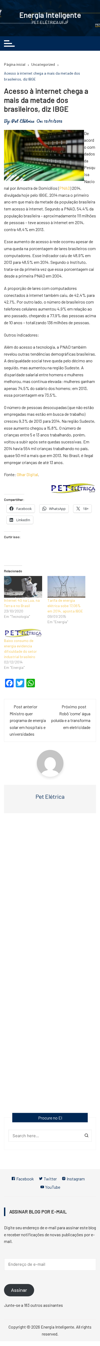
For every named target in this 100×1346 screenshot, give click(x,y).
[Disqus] (50, 895)
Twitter (50, 1178)
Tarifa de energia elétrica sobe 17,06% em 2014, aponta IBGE (65, 605)
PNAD (64, 188)
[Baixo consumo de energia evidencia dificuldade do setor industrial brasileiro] (23, 633)
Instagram (75, 1178)
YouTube (52, 1187)
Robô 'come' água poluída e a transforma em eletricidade (70, 720)
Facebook (24, 1178)
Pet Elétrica (22, 121)
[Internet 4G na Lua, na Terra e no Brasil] (23, 587)
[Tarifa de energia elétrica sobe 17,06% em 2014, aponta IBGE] (66, 587)
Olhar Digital (27, 474)
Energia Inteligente (50, 14)
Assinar (19, 1290)
